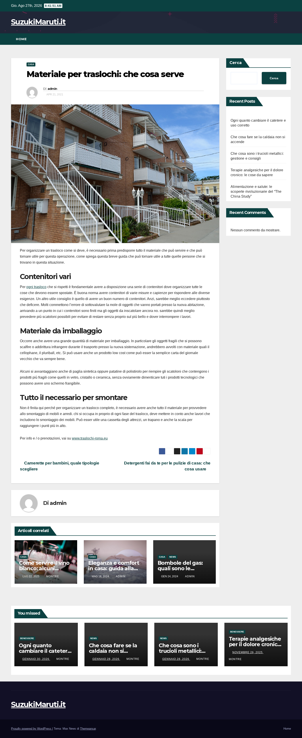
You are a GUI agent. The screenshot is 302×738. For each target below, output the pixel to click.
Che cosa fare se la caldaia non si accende (113, 651)
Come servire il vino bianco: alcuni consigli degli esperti (46, 568)
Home (21, 39)
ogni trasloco (36, 287)
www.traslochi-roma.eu (90, 438)
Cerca (235, 62)
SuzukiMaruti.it (38, 21)
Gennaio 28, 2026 (106, 659)
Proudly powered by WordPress (31, 728)
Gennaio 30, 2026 (36, 659)
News (172, 557)
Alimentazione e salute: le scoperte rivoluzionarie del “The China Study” (256, 191)
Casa (31, 64)
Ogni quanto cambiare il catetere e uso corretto (45, 651)
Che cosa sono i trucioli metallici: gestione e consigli (183, 651)
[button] (288, 39)
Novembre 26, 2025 (248, 652)
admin (52, 89)
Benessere (27, 638)
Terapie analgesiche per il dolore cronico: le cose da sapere (255, 644)
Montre (52, 576)
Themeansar (88, 728)
